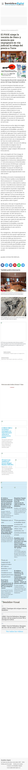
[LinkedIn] (10, 265)
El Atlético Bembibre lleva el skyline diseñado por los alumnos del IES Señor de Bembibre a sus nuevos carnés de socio (6, 503)
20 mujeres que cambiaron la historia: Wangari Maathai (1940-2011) (7, 462)
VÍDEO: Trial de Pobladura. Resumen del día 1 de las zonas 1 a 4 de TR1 (14, 626)
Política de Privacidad (6, 764)
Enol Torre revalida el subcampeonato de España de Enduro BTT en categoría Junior (7, 584)
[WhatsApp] (19, 265)
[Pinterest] (15, 265)
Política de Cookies (18, 764)
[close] (3, 4)
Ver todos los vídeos (14, 631)
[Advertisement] (14, 695)
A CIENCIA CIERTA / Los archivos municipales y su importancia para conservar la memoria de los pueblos (7, 432)
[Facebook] (2, 265)
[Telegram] (23, 265)
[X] (6, 265)
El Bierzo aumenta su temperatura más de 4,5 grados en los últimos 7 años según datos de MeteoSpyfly (7, 529)
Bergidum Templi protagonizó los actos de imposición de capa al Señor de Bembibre (20, 502)
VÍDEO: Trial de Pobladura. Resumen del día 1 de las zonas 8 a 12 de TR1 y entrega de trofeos (14, 618)
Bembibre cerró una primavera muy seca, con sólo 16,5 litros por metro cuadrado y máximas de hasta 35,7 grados (20, 542)
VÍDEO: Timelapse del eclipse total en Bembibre (14, 609)
